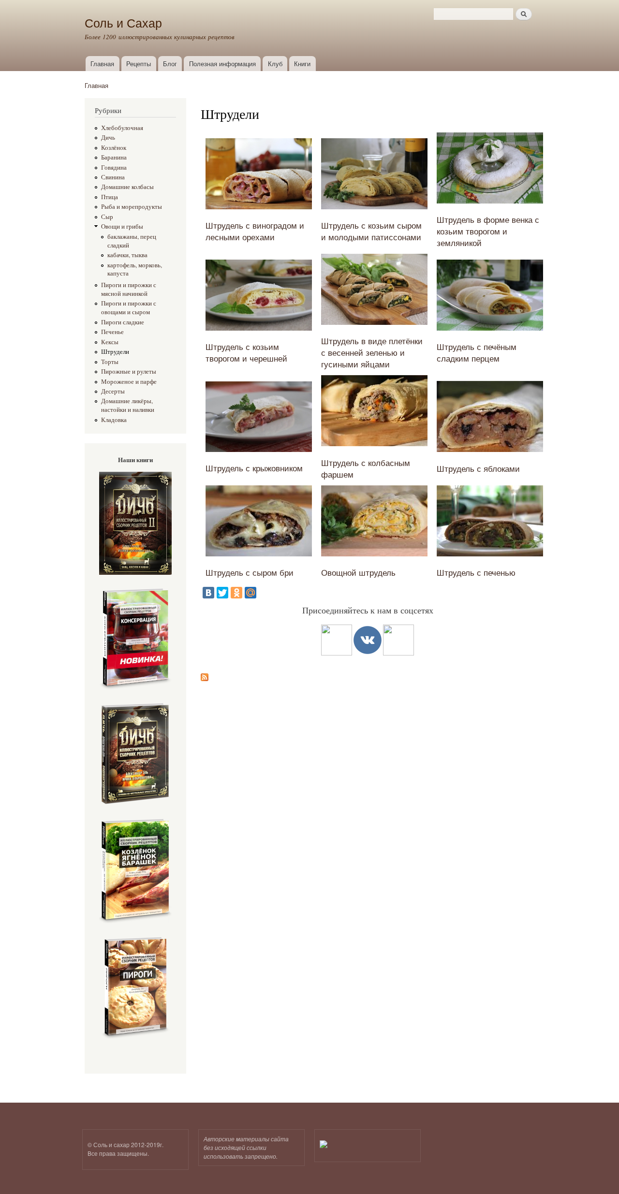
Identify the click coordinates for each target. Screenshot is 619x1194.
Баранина (114, 157)
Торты (109, 362)
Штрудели (115, 352)
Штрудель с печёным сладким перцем (476, 352)
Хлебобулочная (122, 128)
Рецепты (138, 63)
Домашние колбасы (127, 187)
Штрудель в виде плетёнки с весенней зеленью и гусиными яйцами (372, 352)
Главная (102, 63)
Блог (170, 63)
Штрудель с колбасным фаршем (365, 468)
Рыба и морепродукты (131, 207)
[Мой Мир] (250, 592)
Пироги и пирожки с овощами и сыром (128, 307)
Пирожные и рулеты (128, 371)
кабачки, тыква (127, 255)
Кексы (109, 342)
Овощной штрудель (358, 572)
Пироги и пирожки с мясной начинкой (128, 289)
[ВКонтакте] (208, 592)
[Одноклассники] (236, 592)
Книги (302, 63)
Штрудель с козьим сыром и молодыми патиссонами (371, 231)
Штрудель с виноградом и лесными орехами (255, 231)
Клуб (275, 63)
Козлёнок (113, 148)
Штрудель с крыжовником (254, 468)
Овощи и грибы (122, 226)
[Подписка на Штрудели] (204, 675)
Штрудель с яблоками (478, 468)
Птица (109, 197)
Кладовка (114, 420)
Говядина (114, 167)
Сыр (107, 217)
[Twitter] (222, 592)
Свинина (113, 177)
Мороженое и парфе (129, 382)
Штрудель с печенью (476, 572)
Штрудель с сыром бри (250, 572)
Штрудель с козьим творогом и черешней (246, 352)
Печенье (112, 332)
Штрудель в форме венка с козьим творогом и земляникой (488, 230)
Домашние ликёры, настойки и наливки (127, 405)
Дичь (108, 137)
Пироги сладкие (122, 322)
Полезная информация (222, 63)
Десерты (113, 391)
